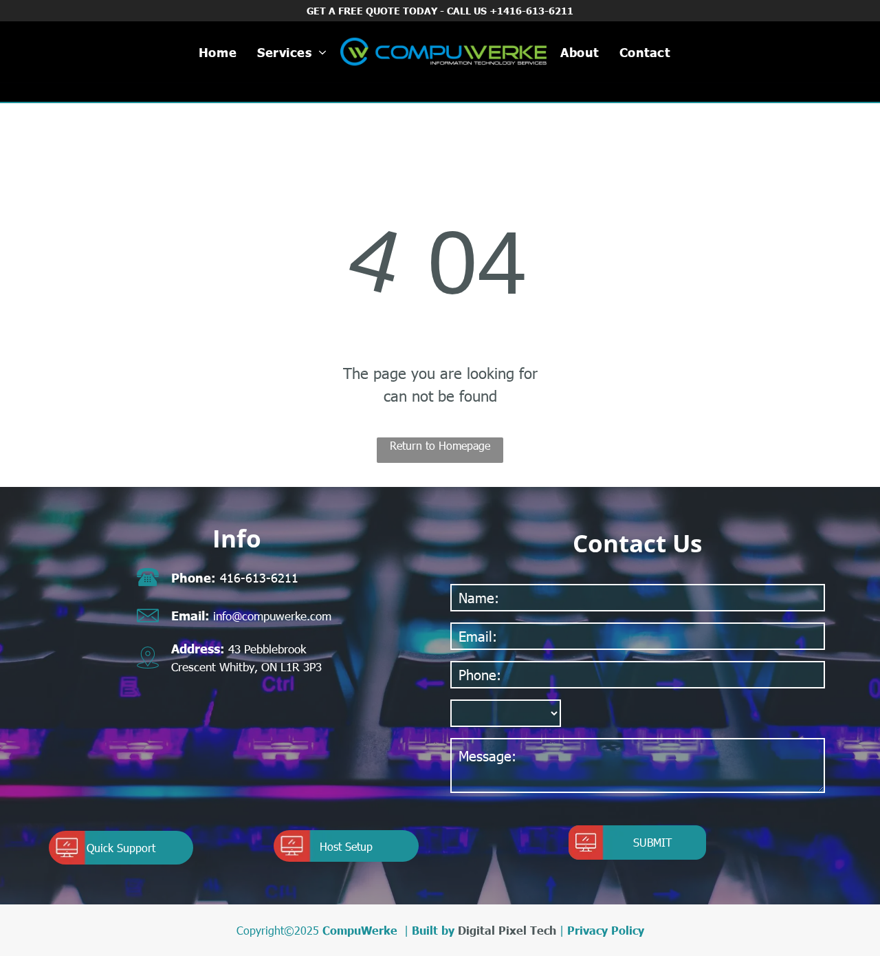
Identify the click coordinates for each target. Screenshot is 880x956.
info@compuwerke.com (272, 615)
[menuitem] (217, 52)
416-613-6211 (259, 577)
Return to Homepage (440, 445)
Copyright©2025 (277, 930)
